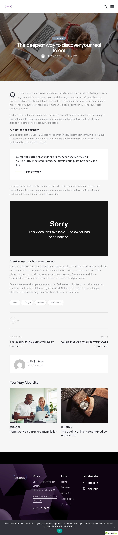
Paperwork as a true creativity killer (33, 431)
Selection (59, 38)
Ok (59, 531)
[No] (114, 527)
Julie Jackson (36, 361)
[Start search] (106, 7)
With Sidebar (55, 302)
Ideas (15, 302)
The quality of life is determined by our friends (84, 433)
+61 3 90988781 (41, 508)
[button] (14, 320)
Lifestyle (27, 302)
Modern (40, 302)
